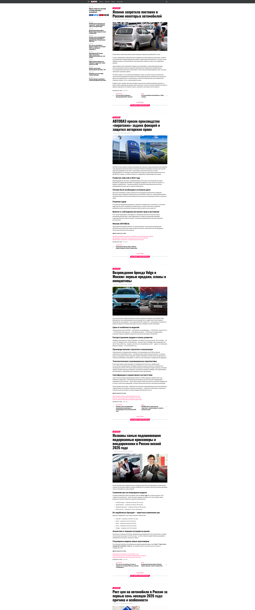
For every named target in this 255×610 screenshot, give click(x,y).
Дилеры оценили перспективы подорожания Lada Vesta (127, 398)
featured (125, 90)
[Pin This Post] (101, 15)
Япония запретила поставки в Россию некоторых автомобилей (97, 10)
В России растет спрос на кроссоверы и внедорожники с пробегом (129, 555)
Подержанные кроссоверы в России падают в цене (126, 554)
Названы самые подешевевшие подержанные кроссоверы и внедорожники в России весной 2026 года (97, 39)
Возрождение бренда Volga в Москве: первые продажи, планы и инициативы (97, 32)
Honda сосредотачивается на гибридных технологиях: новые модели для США (97, 63)
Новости (101, 1)
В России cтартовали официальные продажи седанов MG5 (127, 399)
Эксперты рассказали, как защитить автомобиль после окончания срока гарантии (133, 236)
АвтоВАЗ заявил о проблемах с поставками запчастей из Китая (128, 239)
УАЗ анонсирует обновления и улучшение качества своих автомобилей (130, 238)
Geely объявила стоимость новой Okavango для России (126, 396)
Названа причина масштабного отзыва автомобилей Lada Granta (97, 79)
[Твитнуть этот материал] (96, 15)
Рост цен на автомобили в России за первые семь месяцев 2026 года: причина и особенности (97, 47)
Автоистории (120, 1)
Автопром (107, 1)
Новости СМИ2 (140, 102)
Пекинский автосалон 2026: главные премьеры (96, 74)
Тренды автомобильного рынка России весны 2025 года (127, 557)
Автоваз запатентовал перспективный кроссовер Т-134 (97, 69)
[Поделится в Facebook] (91, 15)
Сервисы (113, 1)
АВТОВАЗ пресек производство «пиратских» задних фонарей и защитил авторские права (97, 25)
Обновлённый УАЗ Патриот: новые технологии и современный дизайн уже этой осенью (97, 55)
